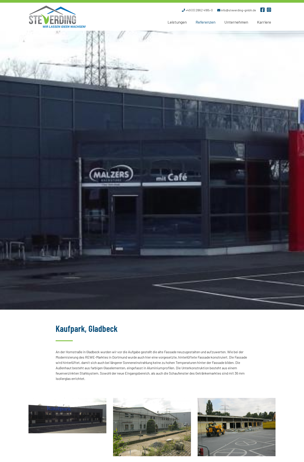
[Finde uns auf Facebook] (262, 10)
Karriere (264, 22)
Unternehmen (236, 22)
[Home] (57, 16)
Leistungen (177, 22)
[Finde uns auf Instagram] (269, 10)
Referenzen (205, 22)
